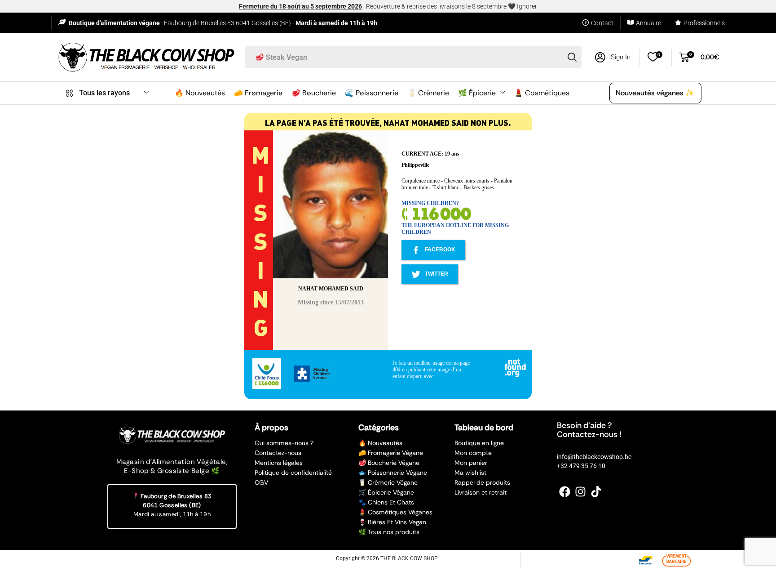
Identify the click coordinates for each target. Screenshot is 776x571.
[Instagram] (580, 492)
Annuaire (648, 23)
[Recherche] (572, 57)
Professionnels (704, 23)
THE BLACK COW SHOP (409, 558)
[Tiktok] (596, 492)
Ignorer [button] (527, 6)
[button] (612, 57)
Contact (602, 23)
